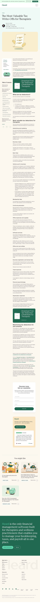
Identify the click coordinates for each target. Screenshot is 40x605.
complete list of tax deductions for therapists (22, 354)
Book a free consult (8, 547)
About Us (23, 574)
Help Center (24, 579)
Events (3, 583)
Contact (18, 589)
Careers (23, 576)
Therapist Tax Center (20, 357)
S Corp (3, 567)
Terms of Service (22, 590)
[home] (4, 5)
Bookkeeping (4, 562)
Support (3, 569)
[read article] (18, 480)
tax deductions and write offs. (21, 70)
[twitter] (3, 127)
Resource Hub (5, 574)
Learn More (6, 69)
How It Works (24, 562)
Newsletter (4, 581)
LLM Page (36, 589)
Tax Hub (3, 576)
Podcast (3, 579)
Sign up (17, 547)
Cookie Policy (31, 590)
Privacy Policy (27, 590)
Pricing (23, 564)
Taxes (3, 564)
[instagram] (9, 589)
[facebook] (7, 127)
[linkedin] (10, 127)
